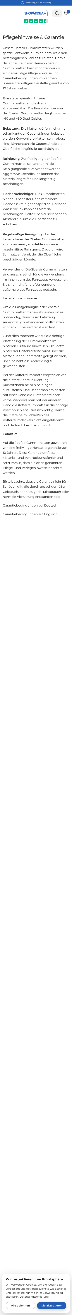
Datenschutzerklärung (34, 1296)
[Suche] (57, 13)
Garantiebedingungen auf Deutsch (30, 505)
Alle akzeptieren (52, 1305)
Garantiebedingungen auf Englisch (30, 514)
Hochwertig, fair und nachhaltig (38, 3)
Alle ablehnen (20, 1305)
